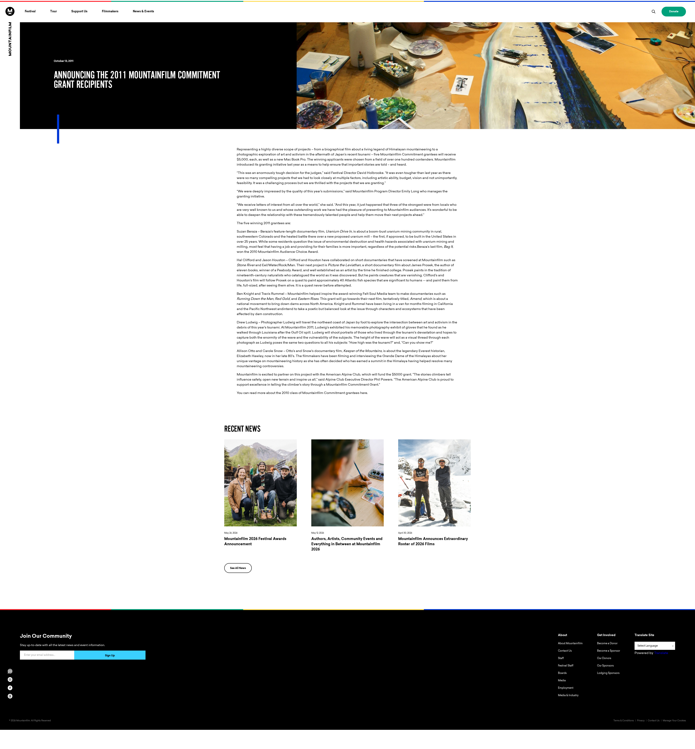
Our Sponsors (605, 666)
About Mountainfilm (570, 643)
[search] (653, 11)
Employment (565, 688)
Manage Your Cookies (674, 721)
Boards (562, 673)
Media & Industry (568, 695)
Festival (30, 11)
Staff (561, 658)
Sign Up (110, 656)
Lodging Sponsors (608, 673)
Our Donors (604, 658)
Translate (661, 653)
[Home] (9, 31)
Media (562, 681)
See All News (238, 568)
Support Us (79, 11)
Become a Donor (607, 643)
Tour (53, 11)
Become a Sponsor (608, 651)
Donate (673, 11)
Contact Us (565, 651)
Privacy (641, 721)
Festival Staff (565, 666)
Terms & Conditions (623, 721)
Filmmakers (110, 11)
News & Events (143, 11)
